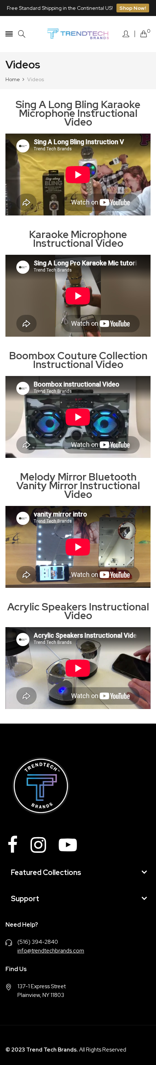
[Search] (21, 34)
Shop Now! (132, 8)
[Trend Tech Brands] (78, 34)
